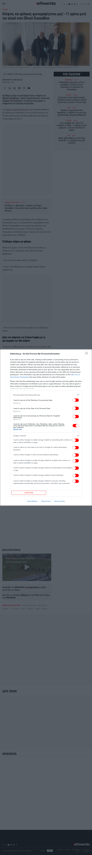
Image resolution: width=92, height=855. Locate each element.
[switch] (76, 400)
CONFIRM (28, 493)
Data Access (46, 501)
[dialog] (46, 427)
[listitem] (46, 395)
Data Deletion (32, 501)
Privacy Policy (59, 501)
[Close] (87, 354)
